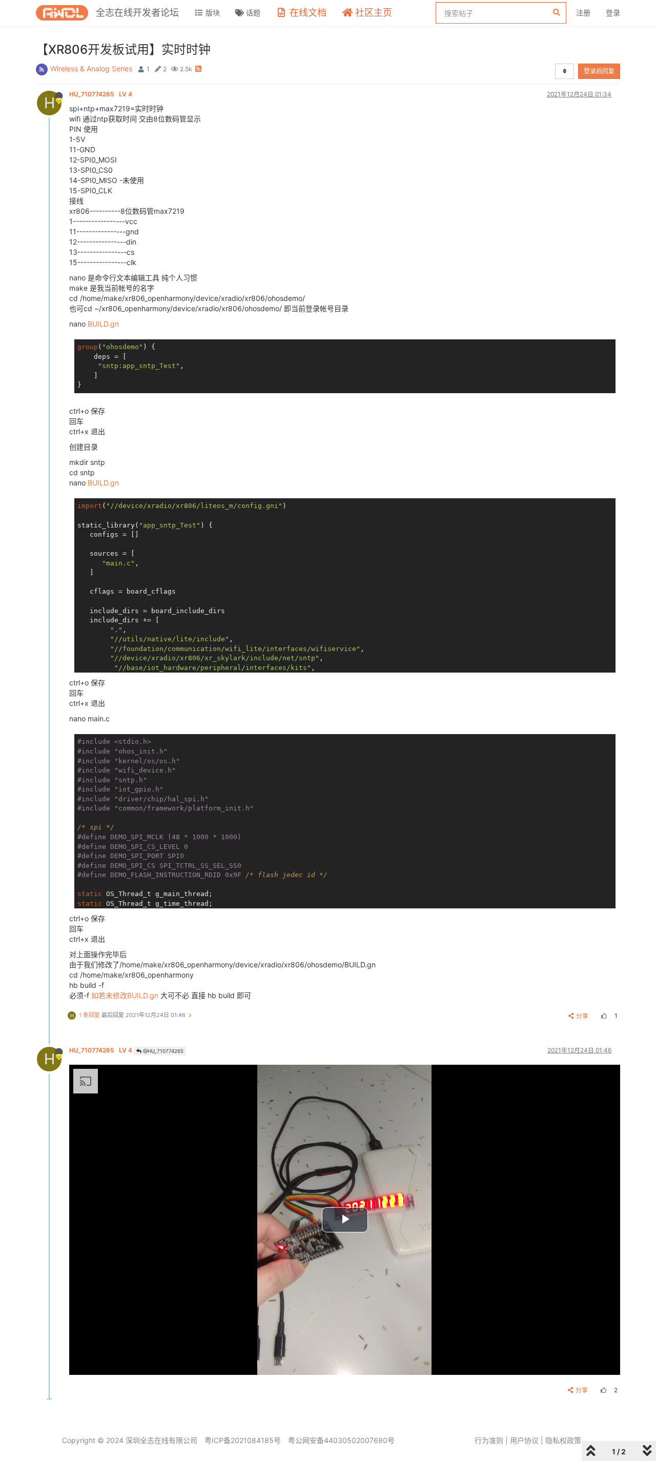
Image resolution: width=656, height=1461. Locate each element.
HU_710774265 (100, 94)
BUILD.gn (103, 323)
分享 (582, 1016)
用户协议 (524, 1440)
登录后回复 (599, 71)
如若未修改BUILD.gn (124, 995)
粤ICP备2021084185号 (242, 1440)
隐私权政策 (563, 1440)
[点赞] (602, 1015)
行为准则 (489, 1440)
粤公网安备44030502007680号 (341, 1440)
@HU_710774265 (162, 1051)
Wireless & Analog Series (91, 68)
